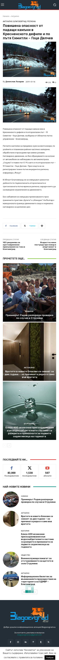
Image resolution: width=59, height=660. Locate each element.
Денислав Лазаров (14, 81)
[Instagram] (18, 642)
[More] (42, 226)
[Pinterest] (33, 642)
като (11, 466)
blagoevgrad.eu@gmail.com (29, 635)
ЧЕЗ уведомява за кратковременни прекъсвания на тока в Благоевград (14, 245)
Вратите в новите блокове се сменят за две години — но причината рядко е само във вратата (29, 374)
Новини (29, 311)
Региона (31, 21)
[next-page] (9, 445)
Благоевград (19, 21)
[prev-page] (4, 445)
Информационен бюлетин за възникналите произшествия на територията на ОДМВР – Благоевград (38, 580)
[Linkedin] (25, 642)
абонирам (47, 466)
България (29, 424)
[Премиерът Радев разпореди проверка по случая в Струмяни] (29, 292)
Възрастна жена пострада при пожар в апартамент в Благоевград (45, 245)
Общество (25, 555)
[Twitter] (48, 642)
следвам (29, 466)
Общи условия (36, 654)
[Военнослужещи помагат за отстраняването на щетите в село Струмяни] (11, 560)
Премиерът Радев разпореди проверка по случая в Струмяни (29, 316)
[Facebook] (10, 642)
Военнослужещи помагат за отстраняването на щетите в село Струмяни (37, 561)
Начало (6, 16)
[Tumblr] (41, 642)
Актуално (15, 16)
